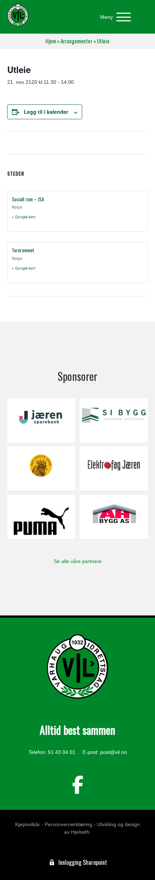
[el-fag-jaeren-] (114, 468)
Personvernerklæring (68, 824)
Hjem (50, 41)
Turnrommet (23, 250)
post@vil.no (113, 752)
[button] (113, 17)
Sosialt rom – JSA (28, 199)
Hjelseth (80, 832)
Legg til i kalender (46, 112)
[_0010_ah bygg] (114, 517)
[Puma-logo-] (41, 517)
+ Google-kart (23, 216)
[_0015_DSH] (41, 468)
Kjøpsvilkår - (29, 824)
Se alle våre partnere (78, 561)
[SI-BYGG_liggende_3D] (114, 420)
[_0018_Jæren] (41, 420)
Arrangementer (76, 41)
